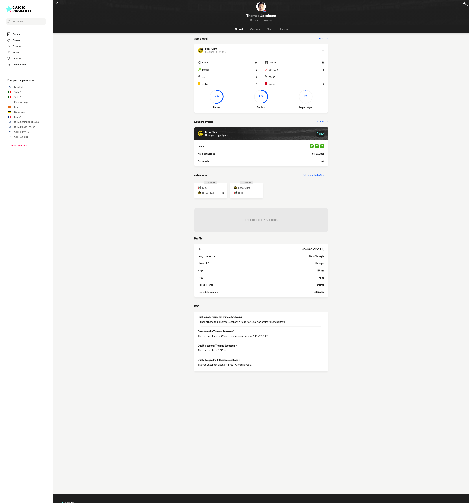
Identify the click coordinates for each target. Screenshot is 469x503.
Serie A (17, 92)
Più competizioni (18, 145)
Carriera (255, 29)
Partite (284, 29)
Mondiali (18, 87)
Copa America (21, 136)
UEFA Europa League (24, 126)
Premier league (21, 102)
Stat (269, 29)
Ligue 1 (17, 117)
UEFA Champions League (26, 122)
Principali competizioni (19, 80)
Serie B (17, 97)
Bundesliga (19, 112)
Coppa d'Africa (21, 131)
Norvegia (319, 263)
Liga (16, 107)
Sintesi (238, 29)
